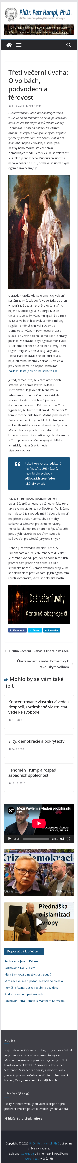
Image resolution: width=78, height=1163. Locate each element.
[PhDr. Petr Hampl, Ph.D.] (9, 45)
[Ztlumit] (62, 839)
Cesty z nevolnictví (27, 1080)
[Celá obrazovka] (68, 839)
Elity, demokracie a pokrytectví (36, 741)
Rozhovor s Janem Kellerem (22, 961)
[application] (39, 823)
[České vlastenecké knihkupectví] (39, 27)
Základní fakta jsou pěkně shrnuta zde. (33, 371)
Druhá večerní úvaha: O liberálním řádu (39, 651)
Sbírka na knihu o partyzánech (23, 994)
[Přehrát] (10, 839)
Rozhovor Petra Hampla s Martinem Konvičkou (34, 1001)
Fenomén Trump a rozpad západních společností (32, 772)
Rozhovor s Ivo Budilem (19, 968)
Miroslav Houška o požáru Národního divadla (33, 981)
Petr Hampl (35, 105)
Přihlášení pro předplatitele (23, 1118)
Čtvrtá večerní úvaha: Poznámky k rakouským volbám (43, 664)
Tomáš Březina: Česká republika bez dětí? (31, 987)
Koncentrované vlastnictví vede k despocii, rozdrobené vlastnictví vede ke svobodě (39, 707)
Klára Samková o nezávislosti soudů (27, 974)
